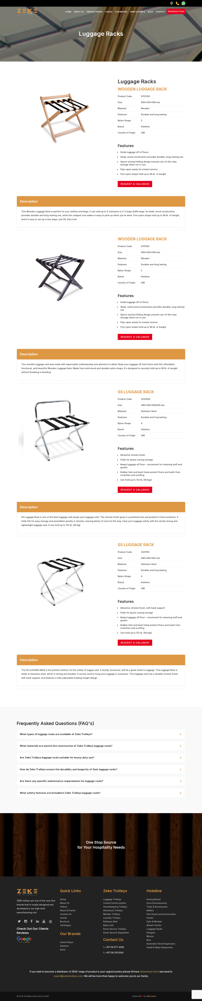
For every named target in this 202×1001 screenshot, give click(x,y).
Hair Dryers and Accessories (161, 914)
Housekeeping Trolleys (115, 906)
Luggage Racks (155, 929)
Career (63, 918)
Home (68, 12)
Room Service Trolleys (114, 929)
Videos (108, 12)
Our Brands (121, 12)
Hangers (151, 932)
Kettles (150, 910)
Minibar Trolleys (111, 914)
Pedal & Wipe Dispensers (160, 947)
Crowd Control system (114, 903)
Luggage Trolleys (112, 899)
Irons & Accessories (157, 903)
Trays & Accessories (157, 906)
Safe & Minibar (154, 921)
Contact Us (65, 914)
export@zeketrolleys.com (68, 976)
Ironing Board (153, 899)
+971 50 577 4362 (114, 947)
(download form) (149, 971)
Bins (149, 940)
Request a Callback (135, 184)
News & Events (137, 12)
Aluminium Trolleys (113, 910)
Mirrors (150, 936)
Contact (160, 12)
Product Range (94, 12)
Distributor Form (176, 11)
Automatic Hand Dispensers (161, 943)
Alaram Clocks (154, 925)
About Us (79, 12)
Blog (150, 12)
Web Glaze (151, 996)
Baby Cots (108, 925)
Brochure (64, 921)
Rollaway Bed (110, 921)
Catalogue (65, 925)
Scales (150, 918)
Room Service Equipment (116, 932)
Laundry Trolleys (112, 918)
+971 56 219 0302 (114, 952)
